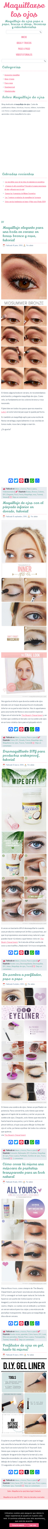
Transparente (40, 1337)
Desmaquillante (26, 964)
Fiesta (21, 495)
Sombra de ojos (34, 1156)
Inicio (24, 37)
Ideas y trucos (24, 43)
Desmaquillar (38, 964)
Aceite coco (14, 964)
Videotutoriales (24, 54)
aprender (24, 1334)
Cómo (12, 740)
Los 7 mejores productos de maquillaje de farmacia (23, 197)
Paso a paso (24, 48)
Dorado (22, 740)
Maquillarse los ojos (24, 9)
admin (31, 245)
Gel (25, 1483)
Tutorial (40, 495)
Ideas (9, 966)
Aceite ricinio (15, 1334)
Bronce (34, 492)
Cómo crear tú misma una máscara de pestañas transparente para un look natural (24, 1170)
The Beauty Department (32, 715)
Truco (43, 1156)
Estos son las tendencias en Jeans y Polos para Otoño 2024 (25, 201)
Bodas (28, 492)
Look (44, 1334)
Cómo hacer (33, 1334)
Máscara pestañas (10, 1337)
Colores (41, 492)
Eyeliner (34, 1153)
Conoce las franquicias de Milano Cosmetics (20, 193)
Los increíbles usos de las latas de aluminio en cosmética (24, 181)
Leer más (33, 1525)
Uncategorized (10, 87)
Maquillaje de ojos (18, 966)
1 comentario (18, 1158)
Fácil (16, 495)
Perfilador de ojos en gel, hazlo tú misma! (23, 1347)
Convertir (13, 1153)
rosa (34, 495)
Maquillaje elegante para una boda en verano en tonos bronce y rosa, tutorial (23, 234)
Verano (5, 497)
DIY (4, 495)
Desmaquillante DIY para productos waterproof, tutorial (24, 755)
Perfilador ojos (8, 1486)
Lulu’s (3, 412)
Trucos (21, 743)
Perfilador (23, 1156)
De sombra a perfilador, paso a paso (22, 976)
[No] (44, 1519)
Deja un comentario (20, 497)
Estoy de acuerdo (18, 1525)
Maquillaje (28, 495)
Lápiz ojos (31, 1483)
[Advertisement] (24, 141)
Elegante (10, 495)
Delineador (22, 1153)
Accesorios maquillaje (12, 74)
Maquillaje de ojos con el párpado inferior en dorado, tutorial (23, 507)
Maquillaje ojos (37, 740)
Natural (20, 1337)
